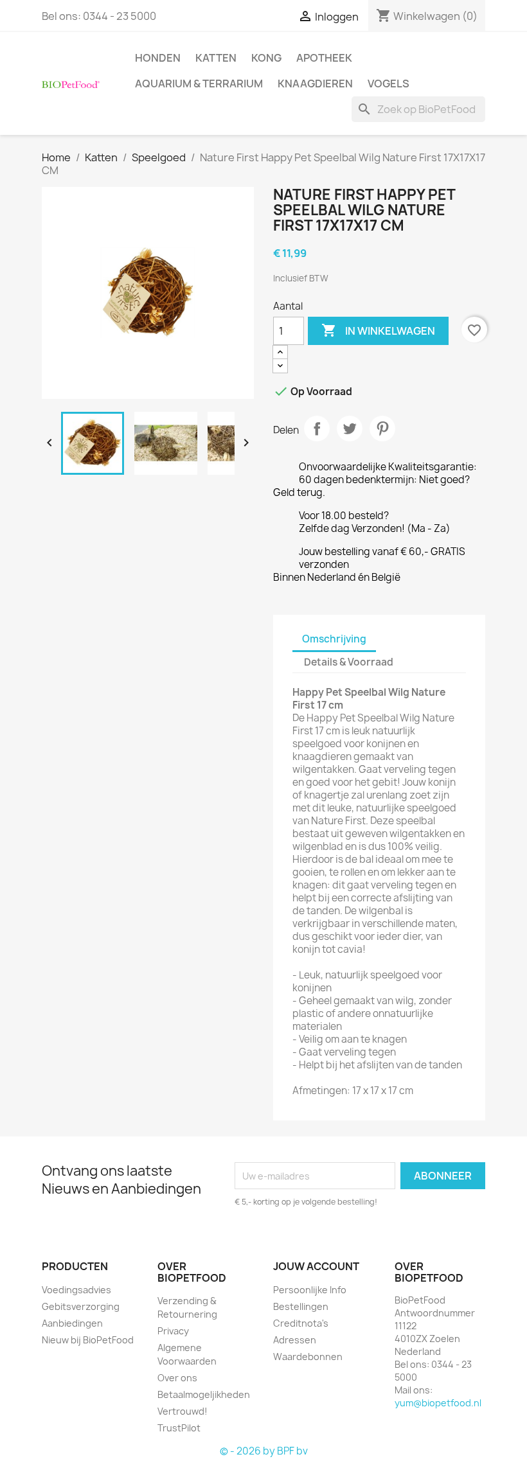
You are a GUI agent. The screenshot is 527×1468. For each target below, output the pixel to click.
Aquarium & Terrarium (199, 83)
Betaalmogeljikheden (203, 1394)
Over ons (177, 1378)
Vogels (388, 83)
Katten (216, 58)
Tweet (349, 428)
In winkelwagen (378, 330)
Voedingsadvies (76, 1290)
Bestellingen (300, 1306)
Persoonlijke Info (309, 1290)
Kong (266, 58)
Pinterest (382, 428)
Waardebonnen (308, 1356)
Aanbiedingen (72, 1323)
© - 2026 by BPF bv (264, 1451)
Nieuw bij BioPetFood (88, 1340)
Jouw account (316, 1266)
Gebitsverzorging (81, 1306)
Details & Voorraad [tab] (348, 662)
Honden (158, 58)
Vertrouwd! (182, 1411)
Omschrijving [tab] (334, 639)
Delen (317, 428)
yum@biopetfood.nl (438, 1403)
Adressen (294, 1340)
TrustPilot (179, 1428)
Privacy (173, 1331)
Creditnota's (300, 1323)
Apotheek (324, 58)
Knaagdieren (315, 83)
